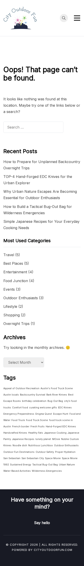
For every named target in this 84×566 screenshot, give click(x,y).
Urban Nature (67, 464)
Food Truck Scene (37, 420)
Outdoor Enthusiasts (20, 298)
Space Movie (53, 458)
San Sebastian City (33, 458)
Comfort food (20, 407)
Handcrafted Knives (15, 432)
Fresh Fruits (37, 426)
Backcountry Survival (32, 394)
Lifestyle (10, 306)
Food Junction (15, 280)
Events (9, 289)
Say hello (42, 522)
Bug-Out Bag (55, 401)
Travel (8, 255)
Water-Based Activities (17, 470)
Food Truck (18, 420)
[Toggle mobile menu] (77, 18)
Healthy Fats (35, 432)
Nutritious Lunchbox (40, 445)
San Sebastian (11, 458)
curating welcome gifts (43, 407)
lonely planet (43, 439)
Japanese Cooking (55, 432)
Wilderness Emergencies (47, 470)
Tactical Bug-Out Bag (45, 464)
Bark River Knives (56, 394)
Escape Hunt (60, 413)
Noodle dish (20, 445)
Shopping (11, 315)
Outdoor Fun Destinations (18, 452)
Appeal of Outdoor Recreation (21, 388)
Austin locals (11, 394)
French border (20, 426)
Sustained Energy (20, 464)
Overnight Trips (16, 323)
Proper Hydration (65, 452)
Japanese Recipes (23, 439)
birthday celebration (34, 401)
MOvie (56, 439)
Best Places (13, 263)
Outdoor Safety (45, 452)
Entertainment (15, 272)
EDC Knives (65, 407)
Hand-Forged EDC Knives (61, 426)
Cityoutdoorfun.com (53, 550)
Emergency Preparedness (18, 413)
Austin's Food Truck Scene (57, 388)
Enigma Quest (43, 413)
